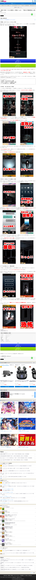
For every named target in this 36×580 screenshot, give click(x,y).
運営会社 (12, 575)
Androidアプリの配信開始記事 (25, 5)
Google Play (18, 65)
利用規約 (9, 575)
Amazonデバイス (17, 364)
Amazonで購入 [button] (7, 386)
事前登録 (15, 7)
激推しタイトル (20, 7)
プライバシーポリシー (17, 575)
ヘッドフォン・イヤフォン (4, 364)
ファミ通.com (26, 575)
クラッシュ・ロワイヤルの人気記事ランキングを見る (7, 492)
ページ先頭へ (33, 572)
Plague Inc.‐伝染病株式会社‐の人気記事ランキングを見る (7, 499)
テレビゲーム (23, 364)
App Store (18, 61)
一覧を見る (33, 362)
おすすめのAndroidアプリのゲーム (16, 5)
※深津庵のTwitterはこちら (4, 330)
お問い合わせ (5, 575)
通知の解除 (22, 575)
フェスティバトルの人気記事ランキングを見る (6, 496)
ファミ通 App (3, 1)
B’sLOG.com (30, 575)
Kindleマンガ (12, 364)
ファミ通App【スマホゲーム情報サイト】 (5, 5)
